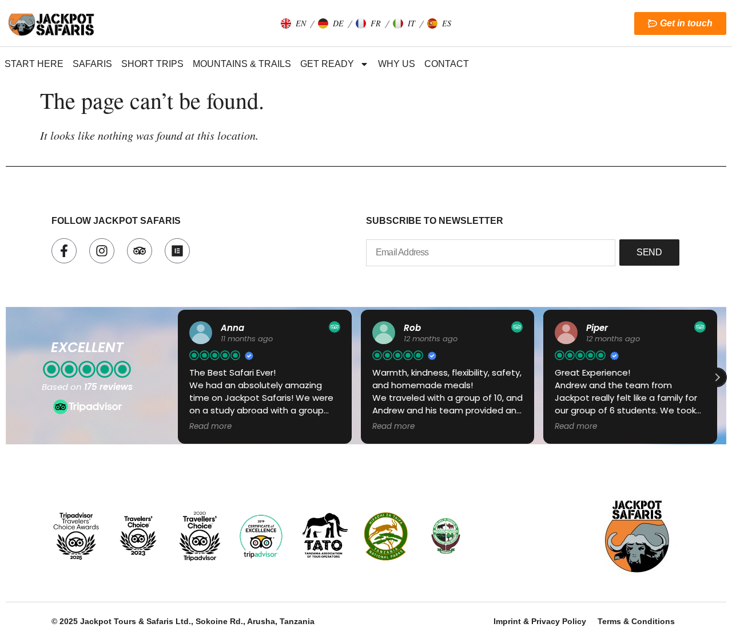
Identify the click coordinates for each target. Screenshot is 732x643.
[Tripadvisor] (139, 250)
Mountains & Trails (242, 64)
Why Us (396, 64)
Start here (34, 64)
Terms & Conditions (636, 621)
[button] (293, 23)
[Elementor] (177, 250)
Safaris (92, 64)
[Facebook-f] (64, 250)
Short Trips (152, 64)
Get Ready (327, 64)
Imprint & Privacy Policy (540, 621)
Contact (446, 64)
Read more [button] (210, 426)
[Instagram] (101, 250)
